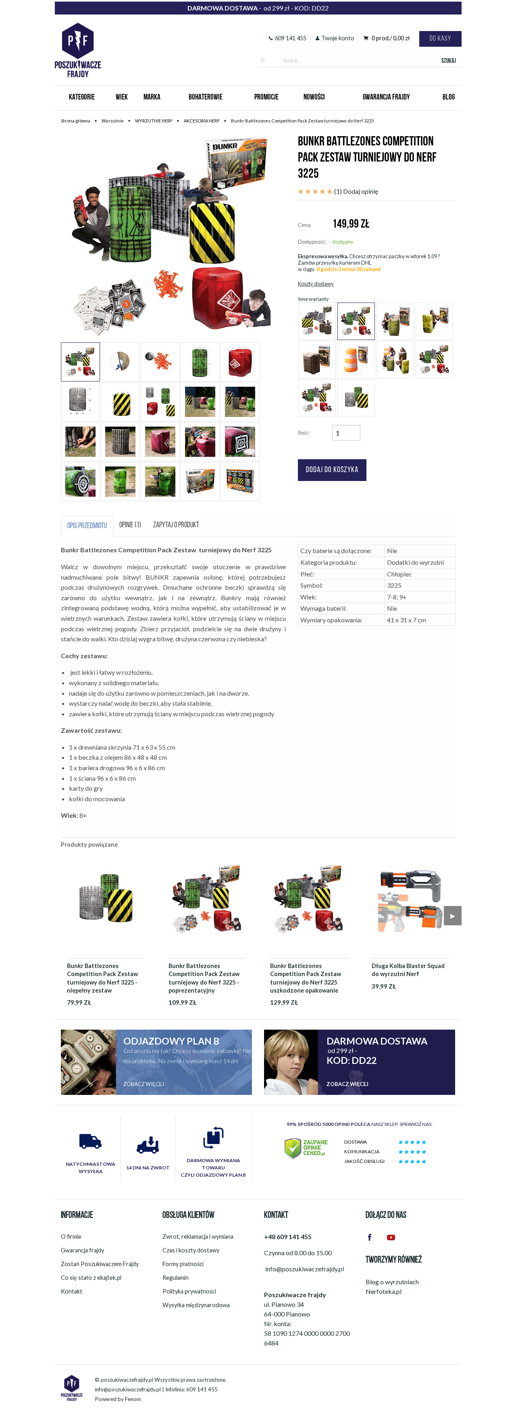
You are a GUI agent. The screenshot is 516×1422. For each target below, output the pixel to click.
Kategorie (82, 98)
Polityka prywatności (189, 1291)
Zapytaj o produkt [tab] (176, 525)
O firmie (71, 1236)
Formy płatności (183, 1263)
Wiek (122, 98)
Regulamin (175, 1277)
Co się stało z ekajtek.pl (91, 1277)
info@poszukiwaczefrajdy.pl (128, 1389)
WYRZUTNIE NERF (154, 120)
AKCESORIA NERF (202, 120)
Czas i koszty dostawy (190, 1250)
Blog (449, 98)
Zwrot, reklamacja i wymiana (197, 1236)
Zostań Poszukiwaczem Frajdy (100, 1263)
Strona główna (75, 120)
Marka (152, 98)
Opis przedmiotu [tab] (87, 526)
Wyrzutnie (113, 120)
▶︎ (452, 915)
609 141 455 (290, 38)
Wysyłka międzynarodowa (196, 1305)
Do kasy (440, 38)
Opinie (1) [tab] (130, 525)
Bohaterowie (206, 98)
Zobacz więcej (143, 1084)
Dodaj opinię (360, 191)
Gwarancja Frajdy (386, 98)
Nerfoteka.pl (384, 1291)
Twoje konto (337, 38)
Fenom (133, 1399)
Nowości (314, 98)
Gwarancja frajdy (82, 1250)
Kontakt (71, 1291)
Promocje (266, 98)
